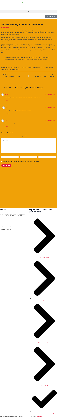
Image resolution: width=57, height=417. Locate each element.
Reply (7, 100)
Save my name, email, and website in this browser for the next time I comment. (21, 161)
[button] (28, 11)
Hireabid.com (40, 416)
